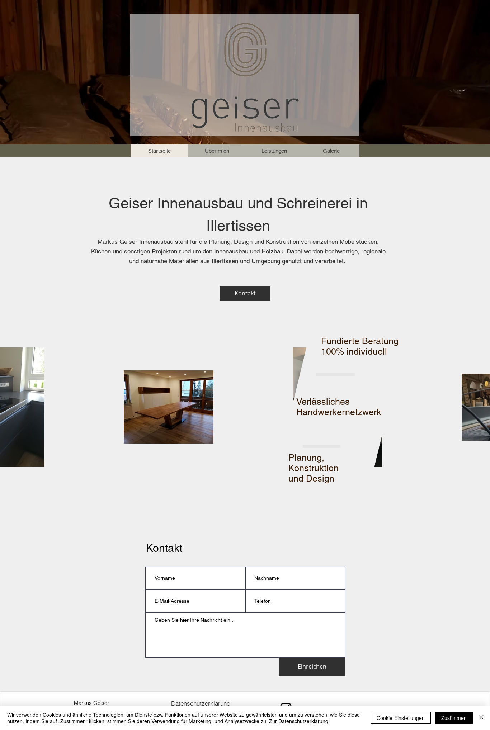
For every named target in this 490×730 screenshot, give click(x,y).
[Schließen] (481, 717)
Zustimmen (454, 717)
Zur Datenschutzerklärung (298, 721)
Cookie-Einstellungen (401, 717)
